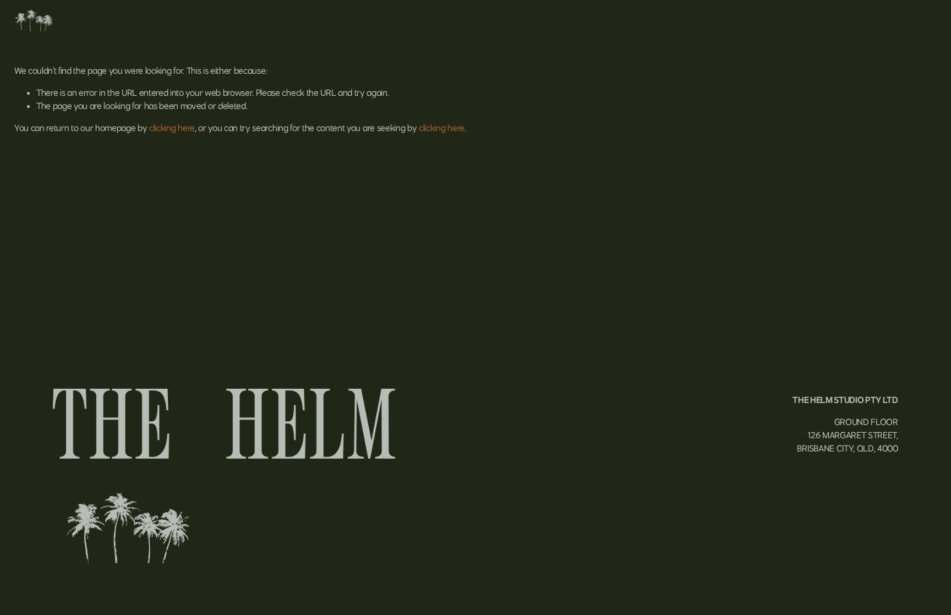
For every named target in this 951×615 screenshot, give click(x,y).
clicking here (172, 127)
